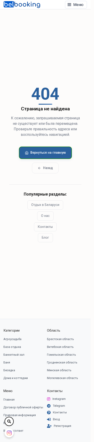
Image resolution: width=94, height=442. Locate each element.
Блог (45, 238)
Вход (56, 419)
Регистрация (62, 426)
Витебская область (60, 347)
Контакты (45, 227)
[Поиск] (9, 421)
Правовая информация (19, 415)
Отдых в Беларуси (45, 205)
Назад (48, 168)
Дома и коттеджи (15, 378)
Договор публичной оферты (23, 407)
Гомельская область (61, 354)
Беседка (9, 370)
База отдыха (12, 347)
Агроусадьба (12, 339)
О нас (45, 216)
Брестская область (60, 339)
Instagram (59, 399)
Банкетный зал (13, 354)
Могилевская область (62, 378)
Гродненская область (62, 362)
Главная (9, 399)
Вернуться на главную (48, 153)
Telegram (59, 405)
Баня (6, 362)
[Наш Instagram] (9, 432)
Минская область (59, 370)
